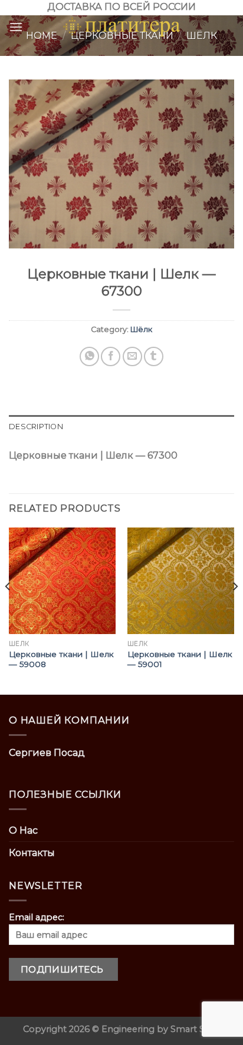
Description (36, 426)
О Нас (23, 830)
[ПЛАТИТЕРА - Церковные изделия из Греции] (121, 27)
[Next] (235, 610)
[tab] (121, 427)
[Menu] (16, 26)
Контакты (32, 852)
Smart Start (195, 1029)
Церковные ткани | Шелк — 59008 (61, 659)
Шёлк (141, 329)
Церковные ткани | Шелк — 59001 (179, 659)
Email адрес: (36, 917)
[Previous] (8, 610)
